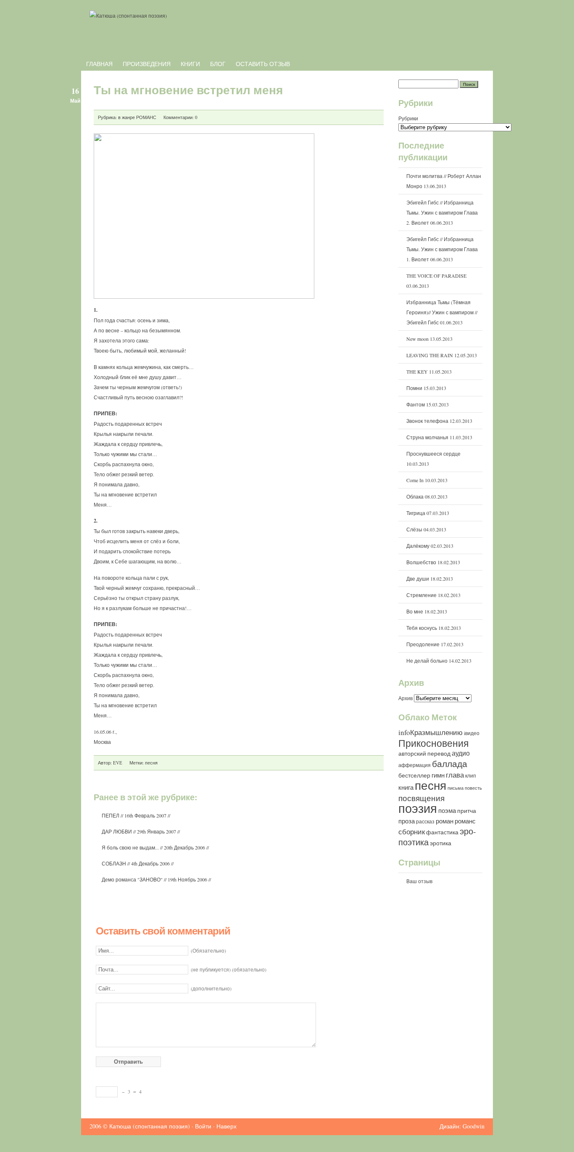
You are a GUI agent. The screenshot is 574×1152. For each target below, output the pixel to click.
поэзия (417, 808)
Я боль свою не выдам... (130, 847)
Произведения (147, 64)
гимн (438, 775)
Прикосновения (433, 743)
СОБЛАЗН (114, 863)
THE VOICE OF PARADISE (436, 275)
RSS (471, 40)
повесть (473, 788)
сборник (411, 831)
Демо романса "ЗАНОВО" (132, 879)
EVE (117, 762)
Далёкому (417, 545)
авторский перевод (424, 753)
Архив (406, 698)
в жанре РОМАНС (137, 117)
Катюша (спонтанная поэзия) (149, 1126)
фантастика (442, 832)
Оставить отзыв (263, 64)
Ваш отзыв (419, 881)
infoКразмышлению (430, 732)
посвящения (421, 798)
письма (455, 788)
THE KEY (417, 371)
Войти (203, 1126)
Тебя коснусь (421, 627)
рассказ (425, 821)
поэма (447, 811)
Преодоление (423, 644)
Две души (417, 578)
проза (406, 821)
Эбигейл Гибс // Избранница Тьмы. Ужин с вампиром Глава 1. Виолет (442, 249)
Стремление (421, 595)
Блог (218, 64)
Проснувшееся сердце (433, 453)
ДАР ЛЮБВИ (117, 831)
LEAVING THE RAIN (429, 355)
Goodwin (473, 1126)
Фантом (415, 404)
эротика (440, 843)
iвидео (471, 733)
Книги (190, 64)
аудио (461, 753)
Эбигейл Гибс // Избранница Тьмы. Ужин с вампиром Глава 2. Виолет (442, 212)
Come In (415, 480)
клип (470, 775)
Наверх (226, 1126)
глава (455, 775)
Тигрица (415, 513)
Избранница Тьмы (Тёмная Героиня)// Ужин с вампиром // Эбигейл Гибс (441, 312)
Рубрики (408, 118)
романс (465, 821)
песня (151, 762)
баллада (449, 764)
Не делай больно (427, 660)
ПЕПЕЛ (110, 815)
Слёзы (414, 529)
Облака (415, 496)
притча (466, 811)
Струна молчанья (427, 437)
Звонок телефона (427, 420)
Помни (414, 388)
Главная (99, 64)
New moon (417, 338)
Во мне (414, 611)
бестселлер (414, 775)
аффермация (414, 765)
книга (405, 787)
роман (444, 821)
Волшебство (421, 562)
